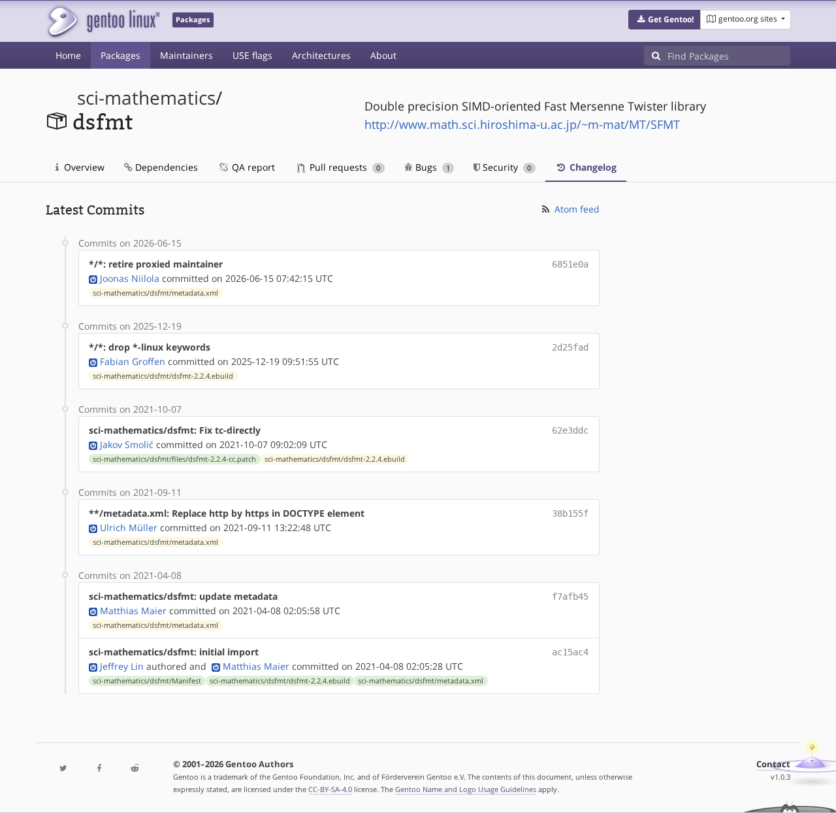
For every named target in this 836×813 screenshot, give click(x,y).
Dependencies (165, 167)
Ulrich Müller (128, 527)
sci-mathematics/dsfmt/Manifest (147, 680)
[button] (664, 19)
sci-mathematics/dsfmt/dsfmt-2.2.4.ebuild (163, 376)
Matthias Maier (133, 610)
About (383, 55)
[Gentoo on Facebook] (98, 769)
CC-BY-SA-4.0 (330, 789)
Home (68, 55)
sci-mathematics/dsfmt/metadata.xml (155, 293)
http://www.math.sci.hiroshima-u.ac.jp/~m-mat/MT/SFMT (522, 124)
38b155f (570, 513)
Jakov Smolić (126, 444)
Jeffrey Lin (122, 666)
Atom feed (576, 209)
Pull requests (343, 167)
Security (505, 167)
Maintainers (186, 55)
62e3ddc (570, 430)
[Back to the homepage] (103, 21)
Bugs (431, 167)
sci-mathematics (146, 98)
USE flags (252, 55)
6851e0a (570, 264)
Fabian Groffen (132, 361)
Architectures (321, 55)
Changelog (592, 167)
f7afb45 (570, 596)
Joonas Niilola (129, 278)
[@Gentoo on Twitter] (63, 769)
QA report (252, 167)
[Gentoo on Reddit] (134, 769)
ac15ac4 (570, 652)
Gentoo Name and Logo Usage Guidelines (465, 789)
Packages (120, 55)
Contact (773, 764)
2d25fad (570, 347)
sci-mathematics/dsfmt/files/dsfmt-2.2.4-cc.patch (174, 459)
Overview (82, 167)
